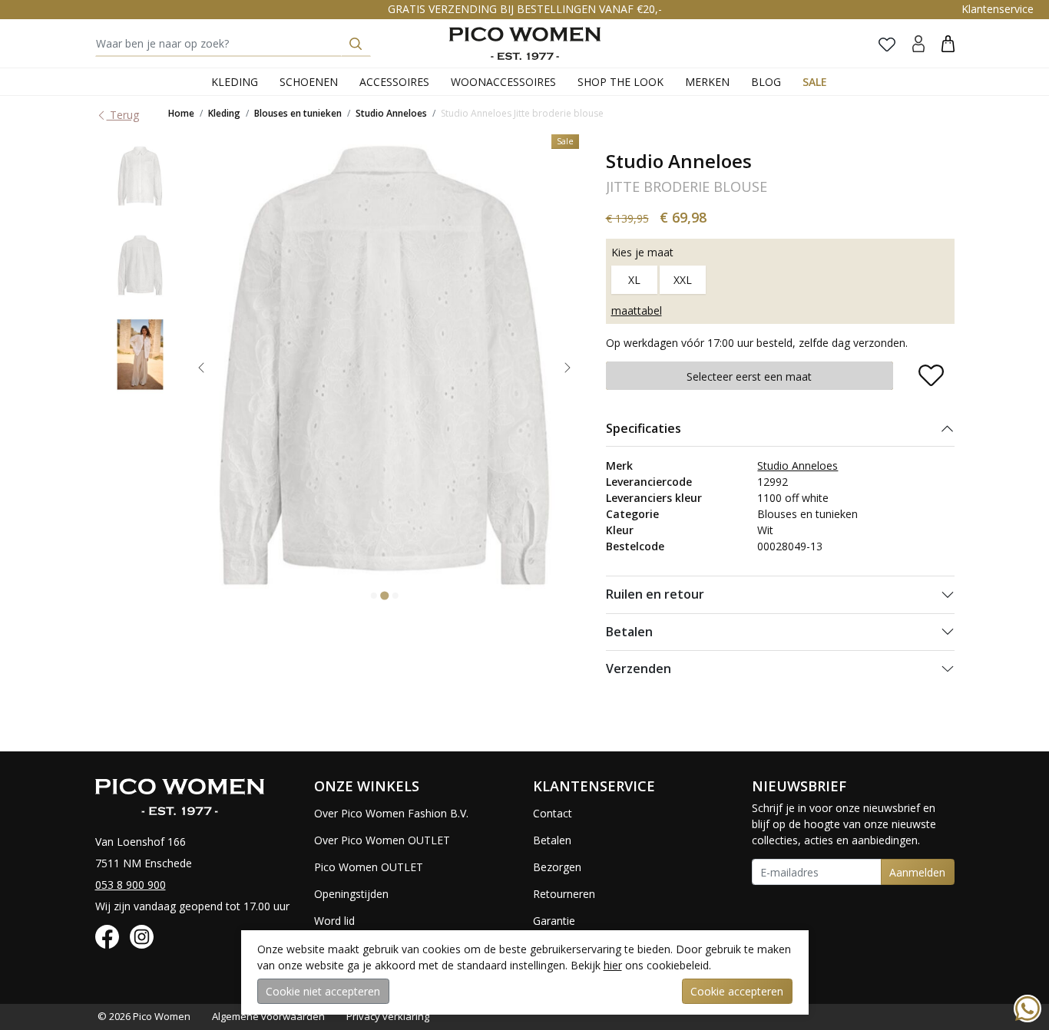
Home (181, 113)
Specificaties (643, 428)
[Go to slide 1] (374, 596)
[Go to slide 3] (395, 596)
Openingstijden (351, 893)
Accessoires (394, 81)
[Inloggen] (918, 43)
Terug (123, 114)
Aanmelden (917, 872)
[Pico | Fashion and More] (525, 43)
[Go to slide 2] (384, 596)
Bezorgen (557, 867)
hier (613, 965)
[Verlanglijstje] (887, 43)
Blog (766, 81)
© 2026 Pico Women (144, 1016)
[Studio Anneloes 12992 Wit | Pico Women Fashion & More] (140, 176)
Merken (707, 81)
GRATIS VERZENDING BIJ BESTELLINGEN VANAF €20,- (525, 9)
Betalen (629, 631)
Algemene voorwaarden (268, 1016)
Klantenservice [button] (997, 9)
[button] (948, 43)
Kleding (234, 81)
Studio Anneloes (391, 113)
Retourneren (564, 893)
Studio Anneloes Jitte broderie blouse (522, 113)
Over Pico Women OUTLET (382, 840)
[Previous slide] (201, 367)
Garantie (554, 920)
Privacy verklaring (387, 1016)
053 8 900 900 (130, 884)
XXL (682, 279)
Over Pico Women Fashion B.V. (391, 813)
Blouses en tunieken (298, 113)
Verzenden (638, 668)
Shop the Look (620, 81)
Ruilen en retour (655, 594)
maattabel (636, 310)
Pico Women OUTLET (368, 867)
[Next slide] (567, 367)
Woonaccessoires (503, 81)
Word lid (334, 920)
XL (634, 279)
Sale (814, 81)
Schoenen (309, 81)
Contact (552, 813)
